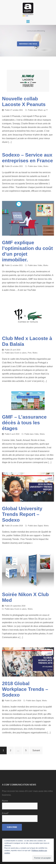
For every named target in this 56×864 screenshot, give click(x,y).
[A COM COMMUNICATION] (28, 9)
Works (45, 166)
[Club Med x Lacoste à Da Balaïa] (28, 315)
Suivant (36, 750)
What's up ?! (43, 110)
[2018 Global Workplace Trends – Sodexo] (28, 662)
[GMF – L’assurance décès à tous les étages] (28, 400)
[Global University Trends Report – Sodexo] (28, 487)
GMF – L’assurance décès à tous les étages (24, 422)
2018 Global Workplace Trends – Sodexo (25, 689)
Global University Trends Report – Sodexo (22, 514)
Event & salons (21, 353)
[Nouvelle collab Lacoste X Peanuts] (28, 80)
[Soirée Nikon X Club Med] (28, 570)
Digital (40, 526)
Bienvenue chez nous (28, 44)
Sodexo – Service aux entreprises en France (27, 157)
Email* (5, 813)
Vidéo (40, 166)
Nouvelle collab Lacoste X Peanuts (24, 101)
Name (5, 801)
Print (29, 353)
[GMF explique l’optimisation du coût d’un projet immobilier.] (28, 218)
